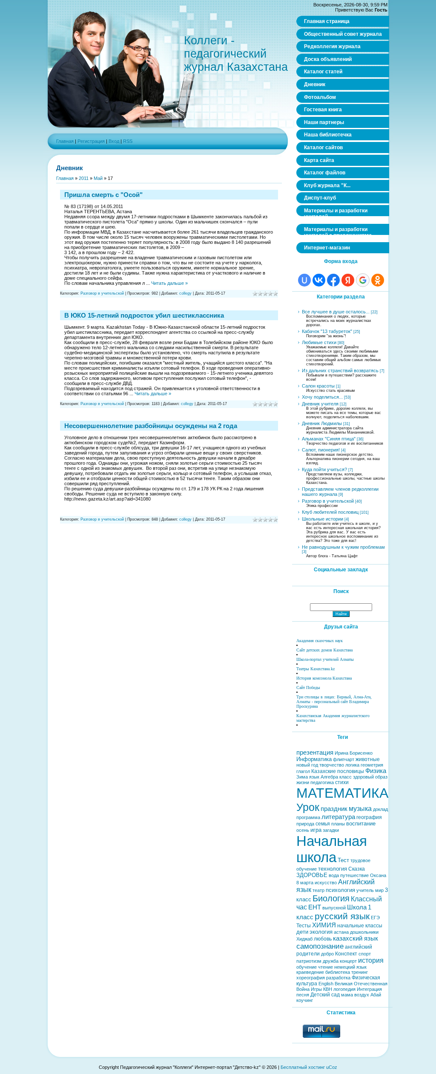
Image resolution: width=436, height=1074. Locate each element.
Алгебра (329, 776)
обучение (306, 967)
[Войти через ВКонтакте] (319, 280)
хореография (310, 977)
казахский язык (355, 938)
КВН (327, 989)
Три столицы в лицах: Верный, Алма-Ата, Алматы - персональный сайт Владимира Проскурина (334, 702)
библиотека (337, 972)
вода (334, 875)
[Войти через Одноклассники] (377, 280)
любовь (323, 939)
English (325, 983)
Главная (65, 141)
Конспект (346, 954)
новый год (307, 764)
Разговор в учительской (102, 293)
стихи (342, 782)
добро (327, 953)
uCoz (331, 1067)
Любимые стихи (319, 342)
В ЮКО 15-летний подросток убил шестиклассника (144, 315)
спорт (365, 953)
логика (352, 764)
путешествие (354, 875)
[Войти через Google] (363, 280)
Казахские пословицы (337, 771)
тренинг (359, 972)
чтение (325, 967)
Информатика (314, 759)
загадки (331, 830)
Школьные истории (322, 518)
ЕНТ (314, 907)
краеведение (310, 972)
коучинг (304, 1000)
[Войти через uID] (304, 280)
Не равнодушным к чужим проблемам (343, 547)
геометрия (372, 764)
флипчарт (343, 759)
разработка (338, 977)
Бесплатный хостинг (303, 1067)
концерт (348, 961)
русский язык (342, 916)
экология (321, 932)
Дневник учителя (320, 403)
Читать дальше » (169, 283)
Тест (343, 860)
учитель (365, 890)
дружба (330, 961)
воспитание (361, 823)
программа (308, 817)
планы (338, 823)
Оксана (378, 875)
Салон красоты (318, 385)
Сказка (356, 869)
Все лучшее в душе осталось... (336, 311)
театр (318, 890)
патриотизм (308, 961)
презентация (314, 752)
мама (347, 994)
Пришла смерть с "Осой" (103, 194)
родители (308, 954)
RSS (127, 141)
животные (368, 759)
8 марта (304, 882)
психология (340, 890)
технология (332, 869)
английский (358, 947)
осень (302, 830)
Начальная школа (331, 849)
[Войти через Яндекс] (347, 280)
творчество (331, 764)
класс (345, 776)
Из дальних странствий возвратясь (340, 370)
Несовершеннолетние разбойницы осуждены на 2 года (150, 425)
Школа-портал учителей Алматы (325, 659)
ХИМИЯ (324, 925)
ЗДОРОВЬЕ (311, 875)
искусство (326, 882)
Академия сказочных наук (319, 640)
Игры (316, 989)
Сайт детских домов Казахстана (324, 650)
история (371, 960)
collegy (185, 293)
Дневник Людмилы (322, 423)
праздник (334, 808)
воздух (361, 994)
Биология (331, 898)
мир (379, 890)
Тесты (303, 926)
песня (302, 994)
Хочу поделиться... (322, 396)
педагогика (322, 782)
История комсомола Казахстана (324, 678)
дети (302, 932)
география (369, 817)
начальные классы (359, 926)
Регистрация (91, 141)
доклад (380, 809)
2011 (84, 178)
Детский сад (325, 995)
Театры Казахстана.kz (315, 668)
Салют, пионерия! (321, 449)
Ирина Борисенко (354, 753)
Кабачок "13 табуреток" (327, 331)
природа (305, 823)
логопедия (344, 989)
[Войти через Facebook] (333, 280)
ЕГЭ (375, 917)
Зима (302, 776)
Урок (307, 807)
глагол (303, 771)
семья (323, 824)
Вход (114, 141)
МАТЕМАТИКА (342, 793)
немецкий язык (350, 967)
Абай (375, 994)
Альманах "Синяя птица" (329, 438)
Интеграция (369, 989)
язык (314, 776)
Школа (357, 907)
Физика (375, 770)
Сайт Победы (308, 687)
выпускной (334, 907)
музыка (360, 808)
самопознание (320, 946)
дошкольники (364, 932)
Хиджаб (304, 938)
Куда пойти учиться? (324, 469)
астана (341, 932)
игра (315, 830)
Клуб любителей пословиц (330, 512)
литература (338, 816)
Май (98, 178)
